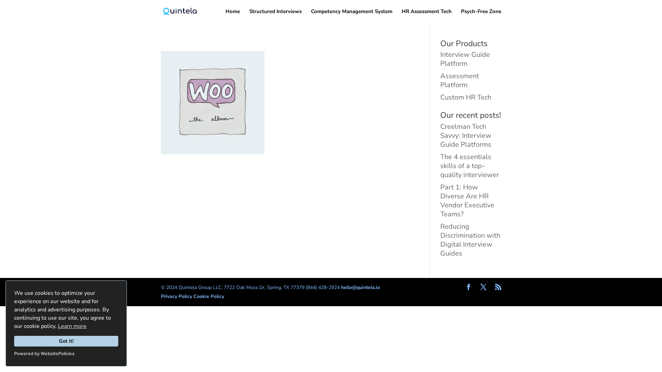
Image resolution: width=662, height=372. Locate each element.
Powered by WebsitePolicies (44, 353)
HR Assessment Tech (427, 12)
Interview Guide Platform (465, 59)
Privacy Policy (177, 296)
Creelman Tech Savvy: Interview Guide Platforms (465, 135)
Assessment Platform (459, 80)
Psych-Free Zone (481, 12)
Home (232, 12)
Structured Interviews (275, 12)
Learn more (72, 326)
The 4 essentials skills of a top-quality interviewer (469, 165)
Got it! (66, 341)
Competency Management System (351, 12)
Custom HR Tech (465, 97)
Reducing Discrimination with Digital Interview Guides (470, 240)
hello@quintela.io (360, 287)
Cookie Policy (208, 296)
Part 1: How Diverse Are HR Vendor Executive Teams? (467, 201)
